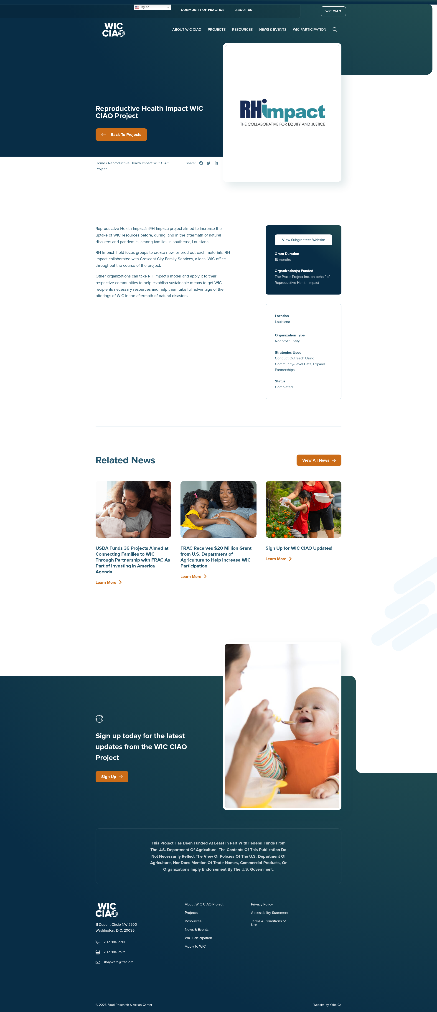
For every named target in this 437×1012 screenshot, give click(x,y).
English (144, 7)
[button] (335, 29)
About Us (243, 10)
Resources (242, 29)
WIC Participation (309, 29)
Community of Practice (202, 10)
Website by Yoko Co (327, 1004)
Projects (217, 29)
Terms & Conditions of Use (268, 923)
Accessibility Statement (269, 913)
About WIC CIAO (186, 29)
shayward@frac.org (119, 962)
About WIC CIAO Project (204, 905)
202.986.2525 (115, 952)
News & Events (272, 29)
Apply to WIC (195, 947)
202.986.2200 (115, 942)
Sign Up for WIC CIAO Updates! (299, 548)
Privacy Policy (262, 905)
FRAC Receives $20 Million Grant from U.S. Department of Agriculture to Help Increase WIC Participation (216, 556)
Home (100, 163)
